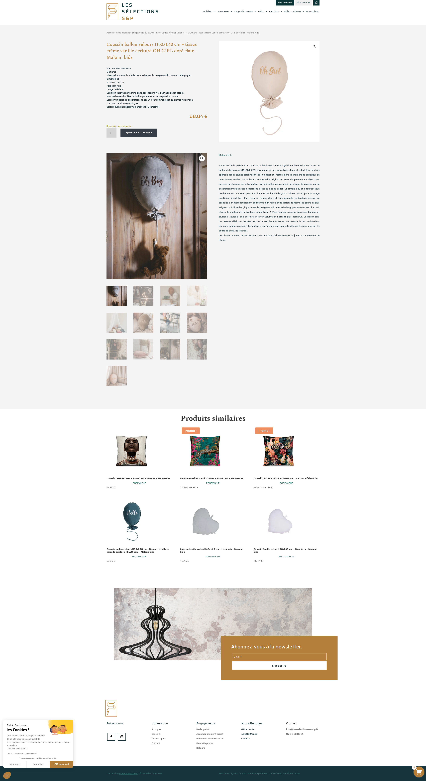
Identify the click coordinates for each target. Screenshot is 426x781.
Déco (261, 11)
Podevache (139, 483)
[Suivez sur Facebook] (111, 737)
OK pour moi (61, 764)
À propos (156, 729)
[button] (7, 775)
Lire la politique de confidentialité (22, 753)
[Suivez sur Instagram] (122, 737)
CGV (242, 773)
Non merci (14, 764)
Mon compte (303, 2)
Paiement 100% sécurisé (209, 738)
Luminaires (223, 11)
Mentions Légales (228, 773)
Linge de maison (243, 11)
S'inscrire (279, 666)
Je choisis (38, 764)
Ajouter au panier (138, 132)
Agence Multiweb (128, 773)
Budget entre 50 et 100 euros (146, 32)
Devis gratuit (203, 729)
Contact (155, 743)
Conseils (155, 734)
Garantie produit (205, 743)
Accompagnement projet (209, 734)
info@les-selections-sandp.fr (302, 729)
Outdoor (274, 11)
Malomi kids (225, 155)
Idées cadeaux (292, 11)
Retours (200, 748)
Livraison (276, 773)
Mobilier (207, 11)
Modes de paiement (258, 773)
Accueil (110, 32)
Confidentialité (291, 773)
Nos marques (285, 2)
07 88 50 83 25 (295, 734)
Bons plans (312, 11)
